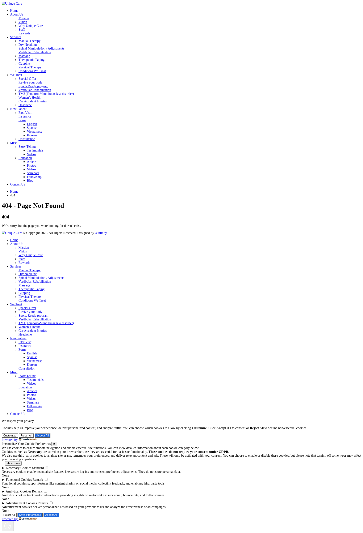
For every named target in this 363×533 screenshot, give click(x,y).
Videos (31, 154)
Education (25, 158)
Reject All (26, 435)
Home (14, 10)
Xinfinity (101, 233)
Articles (32, 161)
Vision (22, 22)
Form (22, 120)
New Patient (18, 109)
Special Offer (27, 78)
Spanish (32, 127)
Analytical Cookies (18, 491)
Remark (38, 479)
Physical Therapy (30, 67)
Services (15, 37)
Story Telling (27, 146)
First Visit (24, 112)
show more (13, 463)
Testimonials (35, 150)
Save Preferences (30, 514)
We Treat (16, 75)
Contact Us (17, 184)
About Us (16, 14)
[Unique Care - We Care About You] (12, 3)
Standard (38, 468)
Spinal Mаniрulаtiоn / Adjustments (41, 48)
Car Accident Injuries (32, 101)
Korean (32, 135)
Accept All (42, 435)
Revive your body (30, 82)
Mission (23, 18)
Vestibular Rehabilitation (34, 52)
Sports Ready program (33, 86)
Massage (24, 56)
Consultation (26, 139)
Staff (21, 29)
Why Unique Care (30, 25)
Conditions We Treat (32, 71)
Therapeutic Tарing (31, 59)
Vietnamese (34, 131)
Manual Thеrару (29, 41)
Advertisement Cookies (21, 503)
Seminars (33, 173)
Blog (30, 180)
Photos (31, 165)
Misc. (13, 143)
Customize (9, 435)
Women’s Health (29, 97)
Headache (25, 105)
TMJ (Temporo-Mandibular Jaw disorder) (46, 93)
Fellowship (34, 177)
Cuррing (24, 63)
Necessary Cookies (18, 468)
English (32, 124)
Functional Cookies (19, 479)
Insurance (24, 116)
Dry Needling (27, 44)
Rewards (24, 33)
